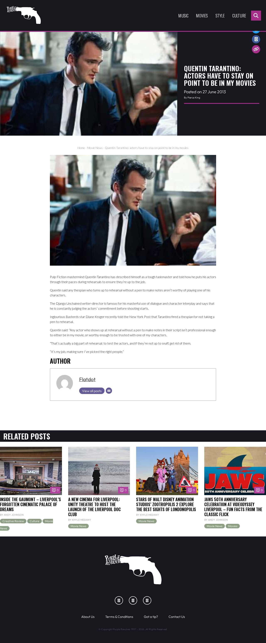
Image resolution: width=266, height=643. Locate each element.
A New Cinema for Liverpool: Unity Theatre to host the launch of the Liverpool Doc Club (94, 506)
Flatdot (87, 379)
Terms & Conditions (119, 617)
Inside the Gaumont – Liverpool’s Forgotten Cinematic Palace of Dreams (30, 504)
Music (183, 15)
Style (220, 15)
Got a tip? (151, 617)
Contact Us (177, 617)
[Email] (109, 391)
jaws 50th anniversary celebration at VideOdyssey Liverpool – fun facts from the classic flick (233, 506)
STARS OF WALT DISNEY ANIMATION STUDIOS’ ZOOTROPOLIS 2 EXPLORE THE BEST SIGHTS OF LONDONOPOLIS (166, 504)
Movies (202, 15)
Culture (239, 15)
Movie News (95, 148)
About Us (88, 617)
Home (81, 148)
